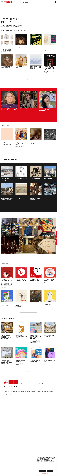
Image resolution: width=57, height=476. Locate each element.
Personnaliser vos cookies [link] (46, 473)
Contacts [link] (38, 391)
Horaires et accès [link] (14, 391)
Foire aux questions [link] (50, 391)
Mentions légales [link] (6, 394)
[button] (55, 2)
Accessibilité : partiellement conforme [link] (26, 394)
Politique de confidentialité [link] (12, 394)
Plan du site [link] (18, 394)
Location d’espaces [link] (21, 391)
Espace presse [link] (27, 391)
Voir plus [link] (28, 79)
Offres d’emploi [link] (33, 391)
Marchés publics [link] (43, 391)
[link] (2, 2)
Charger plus (28, 371)
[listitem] (16, 2)
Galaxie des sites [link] (6, 391)
